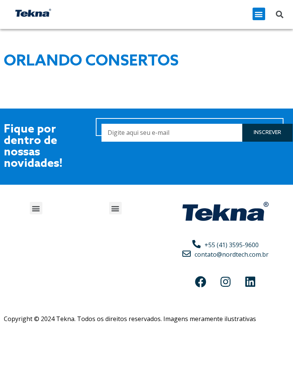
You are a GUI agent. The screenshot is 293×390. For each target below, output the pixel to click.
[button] (259, 14)
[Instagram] (225, 281)
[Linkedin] (250, 281)
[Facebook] (200, 281)
